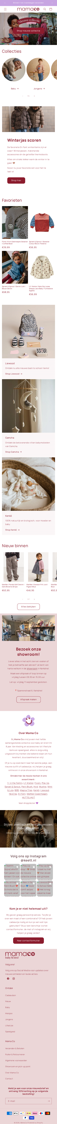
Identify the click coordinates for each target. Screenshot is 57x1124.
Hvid (36, 786)
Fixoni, (38, 783)
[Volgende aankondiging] (52, 3)
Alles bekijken (28, 606)
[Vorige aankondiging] (5, 3)
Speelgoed (10, 1031)
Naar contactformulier (28, 940)
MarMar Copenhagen (37, 793)
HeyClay (13, 793)
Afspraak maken (28, 699)
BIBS (17, 790)
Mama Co (23, 1123)
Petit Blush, (27, 786)
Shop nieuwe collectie (28, 30)
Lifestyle (9, 1025)
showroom (32, 668)
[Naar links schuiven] (23, 96)
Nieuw (8, 1001)
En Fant (22, 793)
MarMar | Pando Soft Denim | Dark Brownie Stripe (13, 586)
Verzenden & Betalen (14, 1048)
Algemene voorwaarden (16, 1060)
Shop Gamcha (12, 451)
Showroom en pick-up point (17, 1066)
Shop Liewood (12, 373)
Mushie (43, 786)
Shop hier (16, 180)
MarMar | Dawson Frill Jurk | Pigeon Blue (37, 586)
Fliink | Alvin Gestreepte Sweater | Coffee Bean (15, 243)
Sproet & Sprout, (13, 786)
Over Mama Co (12, 1072)
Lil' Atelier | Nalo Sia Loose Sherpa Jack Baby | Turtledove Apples (41, 288)
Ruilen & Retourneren (15, 1054)
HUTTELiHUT (28, 797)
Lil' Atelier (28, 783)
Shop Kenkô (11, 529)
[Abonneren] (49, 1101)
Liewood (44, 790)
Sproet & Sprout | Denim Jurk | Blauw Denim (13, 287)
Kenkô (36, 790)
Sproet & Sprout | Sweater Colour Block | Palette (39, 243)
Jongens (38, 88)
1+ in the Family (15, 783)
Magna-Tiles (26, 790)
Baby (13, 88)
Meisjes (8, 1013)
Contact (9, 1078)
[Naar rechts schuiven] (34, 96)
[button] (5, 9)
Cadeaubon (10, 995)
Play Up (45, 783)
